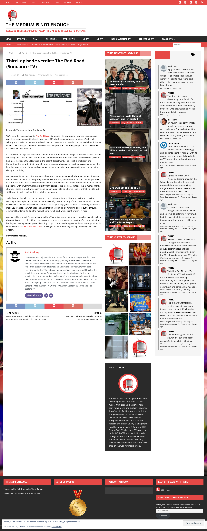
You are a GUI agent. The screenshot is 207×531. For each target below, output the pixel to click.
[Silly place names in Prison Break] (116, 324)
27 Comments (139, 88)
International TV (121, 39)
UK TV (100, 39)
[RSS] (201, 2)
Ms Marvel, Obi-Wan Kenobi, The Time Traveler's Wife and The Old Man (128, 150)
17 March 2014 (14, 75)
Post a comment (61, 75)
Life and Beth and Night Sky (125, 188)
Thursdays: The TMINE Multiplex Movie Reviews (23, 489)
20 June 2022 (128, 157)
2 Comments (139, 226)
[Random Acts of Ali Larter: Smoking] (116, 254)
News (8, 39)
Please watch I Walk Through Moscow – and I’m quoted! (126, 117)
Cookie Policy (57, 527)
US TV (86, 39)
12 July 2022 (127, 123)
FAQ (33, 2)
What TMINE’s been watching (122, 53)
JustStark (172, 119)
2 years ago (177, 88)
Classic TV (167, 39)
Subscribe (163, 515)
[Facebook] (179, 2)
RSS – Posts (165, 490)
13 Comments (139, 192)
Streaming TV (146, 39)
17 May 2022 (127, 226)
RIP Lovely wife (165, 88)
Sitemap (67, 2)
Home (8, 2)
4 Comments (139, 157)
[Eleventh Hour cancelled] (140, 347)
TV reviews (69, 39)
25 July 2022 (127, 88)
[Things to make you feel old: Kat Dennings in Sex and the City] (140, 254)
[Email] (51, 295)
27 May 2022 (127, 192)
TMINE (170, 93)
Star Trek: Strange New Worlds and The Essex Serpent (127, 221)
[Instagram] (190, 2)
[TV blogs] (78, 505)
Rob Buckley (30, 75)
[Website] (46, 295)
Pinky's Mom (173, 143)
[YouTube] (196, 2)
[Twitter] (185, 2)
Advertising (45, 2)
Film (35, 39)
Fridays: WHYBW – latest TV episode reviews (22, 493)
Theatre (50, 39)
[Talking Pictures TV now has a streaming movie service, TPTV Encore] (140, 300)
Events (21, 39)
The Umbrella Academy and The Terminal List (127, 83)
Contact (79, 2)
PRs (57, 2)
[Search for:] (187, 44)
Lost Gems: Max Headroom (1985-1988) (174, 165)
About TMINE (21, 2)
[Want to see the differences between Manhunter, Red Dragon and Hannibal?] (116, 347)
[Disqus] (54, 363)
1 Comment (137, 123)
